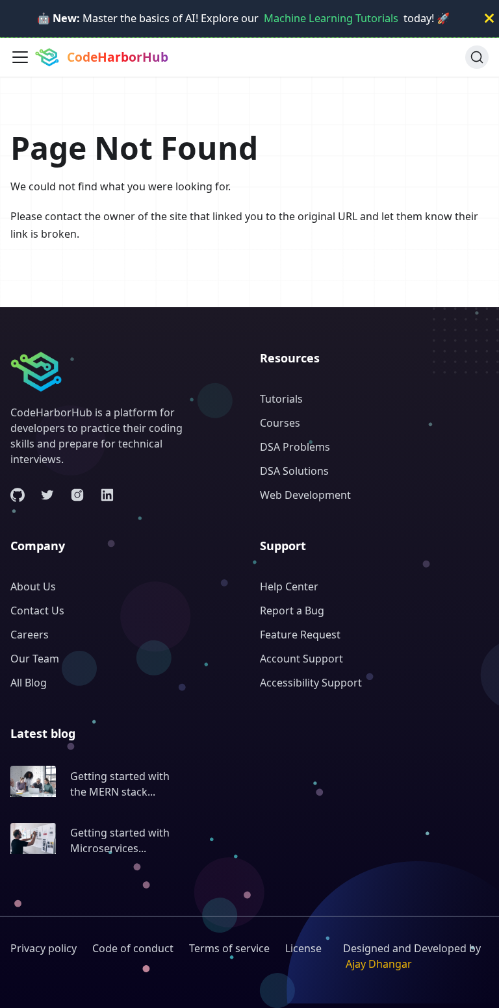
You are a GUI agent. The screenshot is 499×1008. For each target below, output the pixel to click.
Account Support (301, 658)
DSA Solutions (294, 471)
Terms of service (229, 948)
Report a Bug (292, 610)
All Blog (28, 682)
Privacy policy (43, 948)
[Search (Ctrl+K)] (477, 57)
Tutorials (281, 399)
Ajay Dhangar (379, 964)
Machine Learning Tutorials (331, 18)
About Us (33, 586)
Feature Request (300, 634)
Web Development (305, 495)
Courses (280, 423)
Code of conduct (132, 948)
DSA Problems (295, 447)
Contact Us (37, 610)
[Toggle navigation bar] (20, 57)
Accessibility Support (311, 682)
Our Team (34, 658)
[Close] (489, 18)
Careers (29, 634)
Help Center (289, 586)
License (303, 948)
